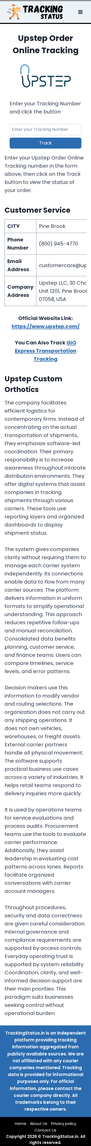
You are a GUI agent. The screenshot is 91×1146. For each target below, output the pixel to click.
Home (20, 1123)
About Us (38, 1123)
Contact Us (45, 1130)
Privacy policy (63, 1123)
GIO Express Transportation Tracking (45, 350)
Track (45, 143)
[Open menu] (81, 12)
